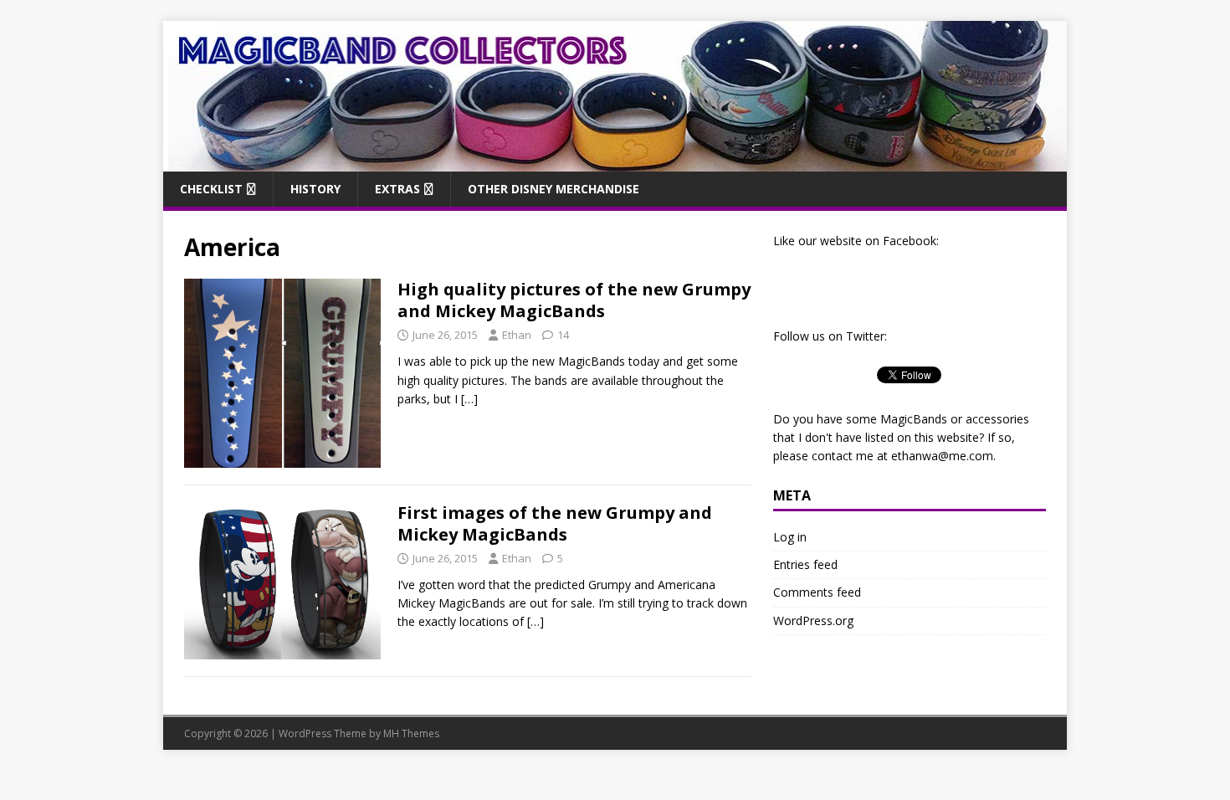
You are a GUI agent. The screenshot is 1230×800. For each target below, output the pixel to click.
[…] (469, 399)
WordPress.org (813, 620)
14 (563, 334)
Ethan (516, 334)
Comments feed (817, 592)
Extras (397, 189)
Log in (790, 537)
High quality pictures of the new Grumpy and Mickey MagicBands (574, 300)
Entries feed (805, 564)
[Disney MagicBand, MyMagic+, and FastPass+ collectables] (615, 161)
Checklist (211, 189)
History (315, 189)
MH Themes (411, 733)
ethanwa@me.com (942, 456)
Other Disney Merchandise (553, 189)
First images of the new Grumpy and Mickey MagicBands (554, 523)
